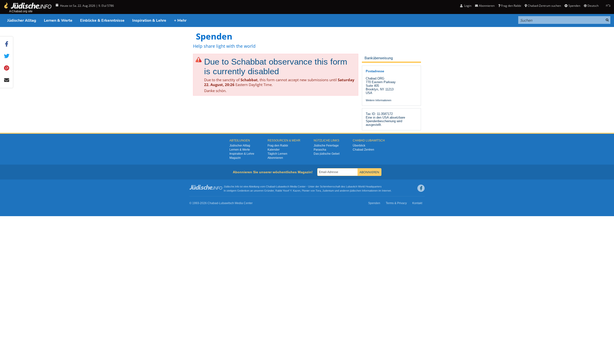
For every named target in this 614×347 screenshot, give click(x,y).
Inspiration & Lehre (149, 20)
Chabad (270, 186)
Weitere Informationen (378, 100)
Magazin (235, 158)
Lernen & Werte (58, 20)
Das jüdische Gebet (326, 153)
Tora (318, 190)
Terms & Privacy (396, 203)
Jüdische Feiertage (326, 145)
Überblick (359, 145)
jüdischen (355, 190)
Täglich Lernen (277, 153)
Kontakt (417, 203)
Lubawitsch (282, 186)
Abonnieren (275, 158)
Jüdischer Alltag (21, 20)
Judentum (328, 190)
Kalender (274, 149)
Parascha (320, 149)
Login (467, 6)
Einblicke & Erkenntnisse (102, 20)
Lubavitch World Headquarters (364, 186)
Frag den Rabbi (511, 6)
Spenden (574, 6)
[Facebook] (421, 188)
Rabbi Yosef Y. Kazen (287, 190)
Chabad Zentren (363, 149)
